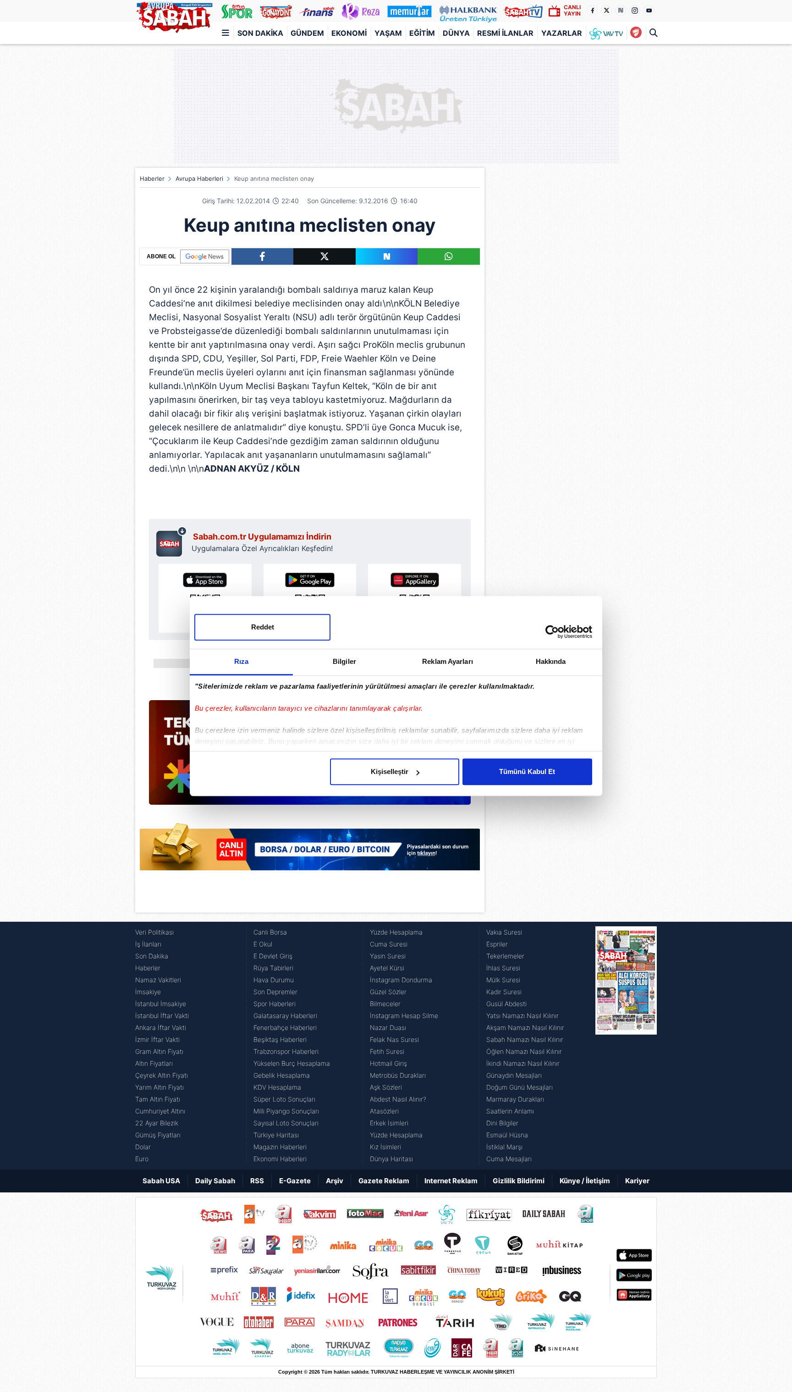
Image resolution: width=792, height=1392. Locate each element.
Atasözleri (384, 1111)
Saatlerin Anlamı (510, 1111)
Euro (141, 1159)
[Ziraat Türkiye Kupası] (636, 33)
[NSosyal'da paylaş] (387, 256)
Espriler (497, 944)
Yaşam (388, 33)
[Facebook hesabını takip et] (592, 10)
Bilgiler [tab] (344, 661)
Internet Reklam (451, 1180)
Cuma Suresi (388, 944)
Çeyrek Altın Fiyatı (161, 1075)
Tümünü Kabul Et (527, 771)
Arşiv (334, 1180)
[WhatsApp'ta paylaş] (449, 256)
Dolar (143, 1147)
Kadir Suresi (504, 992)
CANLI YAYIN (572, 10)
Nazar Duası (388, 1027)
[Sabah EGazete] (626, 1045)
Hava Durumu (273, 980)
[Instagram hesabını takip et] (634, 10)
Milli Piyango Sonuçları (286, 1111)
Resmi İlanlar (505, 33)
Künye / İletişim (585, 1180)
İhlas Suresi (503, 968)
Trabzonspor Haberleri (286, 1051)
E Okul (262, 944)
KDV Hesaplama (277, 1087)
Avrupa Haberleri (199, 178)
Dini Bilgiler (502, 1123)
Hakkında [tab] (551, 661)
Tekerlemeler (505, 956)
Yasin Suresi (388, 956)
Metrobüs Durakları (398, 1075)
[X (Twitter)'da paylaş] (324, 256)
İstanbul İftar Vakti (162, 1015)
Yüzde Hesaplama (396, 932)
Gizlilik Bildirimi (518, 1180)
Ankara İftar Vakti (160, 1027)
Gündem (307, 33)
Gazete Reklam (383, 1180)
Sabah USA (161, 1180)
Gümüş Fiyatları (158, 1135)
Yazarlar (561, 33)
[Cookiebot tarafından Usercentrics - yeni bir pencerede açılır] (552, 632)
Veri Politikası (154, 932)
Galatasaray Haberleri (285, 1015)
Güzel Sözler (388, 992)
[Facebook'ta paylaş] (262, 256)
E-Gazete (295, 1180)
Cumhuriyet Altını (160, 1111)
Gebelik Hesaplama (281, 1075)
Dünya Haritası (391, 1159)
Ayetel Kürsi (387, 968)
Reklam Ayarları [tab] (447, 661)
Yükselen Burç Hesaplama (291, 1063)
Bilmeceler (385, 1004)
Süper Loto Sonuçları (284, 1099)
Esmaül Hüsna (507, 1135)
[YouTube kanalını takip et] (649, 10)
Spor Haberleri (274, 1004)
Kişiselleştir (389, 771)
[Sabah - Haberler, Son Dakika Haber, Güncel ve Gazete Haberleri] (174, 15)
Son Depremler (275, 992)
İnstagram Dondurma (401, 980)
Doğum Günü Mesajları (519, 1087)
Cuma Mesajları (509, 1159)
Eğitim (422, 33)
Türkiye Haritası (276, 1135)
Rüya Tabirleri (273, 968)
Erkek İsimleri (389, 1123)
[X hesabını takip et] (606, 10)
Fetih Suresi (387, 1051)
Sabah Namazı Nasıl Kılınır (524, 1039)
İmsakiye (148, 992)
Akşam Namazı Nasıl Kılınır (525, 1027)
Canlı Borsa (270, 932)
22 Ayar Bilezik (156, 1123)
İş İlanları (148, 944)
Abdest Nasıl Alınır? (398, 1099)
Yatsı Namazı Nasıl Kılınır (522, 1015)
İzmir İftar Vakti (157, 1039)
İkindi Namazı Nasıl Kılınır (523, 1063)
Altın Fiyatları (154, 1063)
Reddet (262, 627)
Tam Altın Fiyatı (157, 1099)
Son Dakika (260, 33)
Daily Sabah (215, 1180)
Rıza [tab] (241, 661)
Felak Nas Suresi (394, 1039)
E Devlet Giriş (272, 956)
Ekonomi (349, 33)
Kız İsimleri (385, 1147)
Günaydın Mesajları (514, 1075)
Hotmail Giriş (388, 1063)
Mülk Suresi (503, 980)
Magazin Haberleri (280, 1147)
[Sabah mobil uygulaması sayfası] (171, 541)
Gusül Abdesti (506, 1004)
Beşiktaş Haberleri (280, 1039)
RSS (257, 1180)
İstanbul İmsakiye (160, 1004)
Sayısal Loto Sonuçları (286, 1123)
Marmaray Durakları (515, 1099)
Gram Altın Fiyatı (159, 1051)
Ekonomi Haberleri (280, 1159)
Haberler (152, 178)
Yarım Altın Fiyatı (159, 1087)
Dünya (456, 33)
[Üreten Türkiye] (468, 11)
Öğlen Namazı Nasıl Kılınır (524, 1051)
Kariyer (637, 1180)
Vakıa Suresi (504, 932)
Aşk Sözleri (386, 1087)
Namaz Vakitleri (158, 980)
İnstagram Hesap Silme (404, 1015)
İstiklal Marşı (504, 1147)
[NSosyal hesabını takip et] (620, 10)
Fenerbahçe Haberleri (285, 1027)
